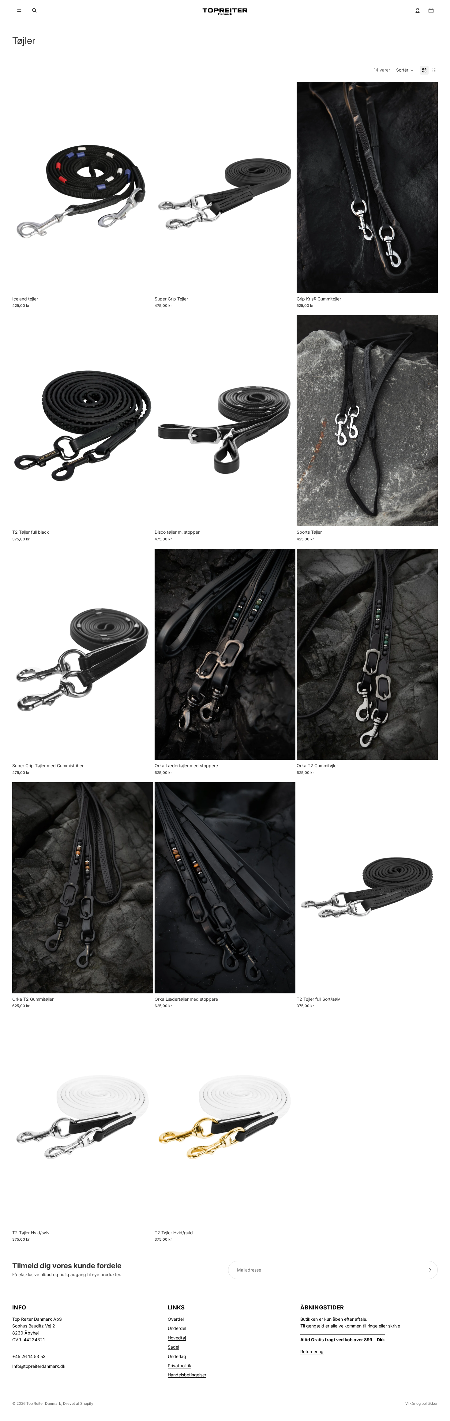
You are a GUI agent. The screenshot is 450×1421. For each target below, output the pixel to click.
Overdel (176, 1319)
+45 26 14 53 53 (29, 1356)
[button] (405, 70)
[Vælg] (286, 283)
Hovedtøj (177, 1337)
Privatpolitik (179, 1365)
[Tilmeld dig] (428, 1270)
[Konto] (417, 10)
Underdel (177, 1328)
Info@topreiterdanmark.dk (39, 1366)
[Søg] (34, 10)
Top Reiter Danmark (43, 1403)
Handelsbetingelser (187, 1374)
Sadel (173, 1346)
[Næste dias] (144, 887)
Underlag (177, 1356)
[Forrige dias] (21, 887)
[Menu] (19, 10)
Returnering (312, 1351)
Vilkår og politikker (421, 1403)
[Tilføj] (143, 283)
